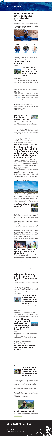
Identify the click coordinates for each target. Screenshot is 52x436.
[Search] (51, 1)
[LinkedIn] (8, 429)
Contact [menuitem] (25, 427)
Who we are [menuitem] (14, 1)
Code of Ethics (8, 431)
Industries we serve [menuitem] (26, 1)
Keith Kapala (19, 97)
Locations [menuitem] (32, 1)
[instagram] (10, 429)
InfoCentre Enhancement (21, 431)
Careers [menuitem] (40, 1)
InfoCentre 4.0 (16, 431)
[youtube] (13, 429)
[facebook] (12, 429)
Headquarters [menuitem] (22, 427)
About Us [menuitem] (8, 427)
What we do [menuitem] (19, 1)
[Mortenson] (2, 1)
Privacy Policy (12, 431)
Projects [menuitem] (36, 1)
